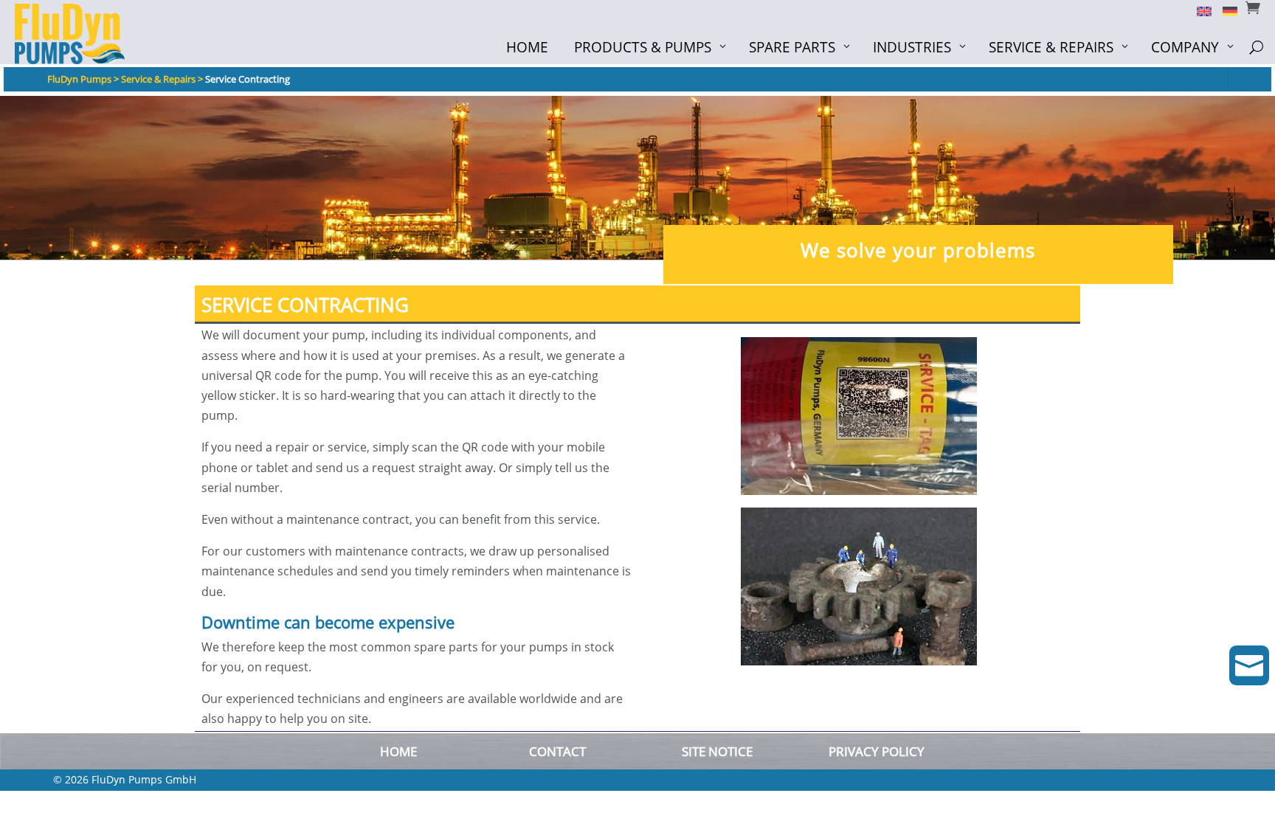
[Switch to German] (1224, 10)
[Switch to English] (1199, 10)
